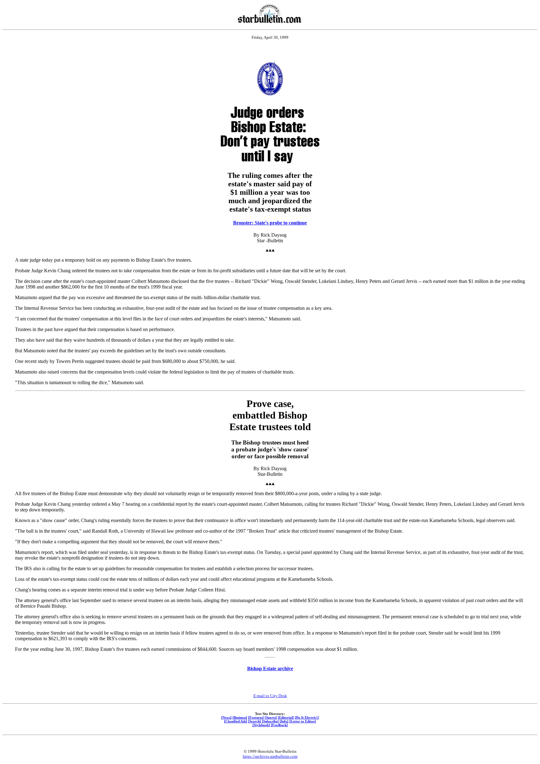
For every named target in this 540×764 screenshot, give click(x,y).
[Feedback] (279, 725)
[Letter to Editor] (302, 721)
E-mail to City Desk (270, 695)
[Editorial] (286, 717)
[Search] (254, 721)
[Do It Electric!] (307, 717)
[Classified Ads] (235, 721)
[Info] (284, 721)
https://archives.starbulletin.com (270, 756)
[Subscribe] (270, 721)
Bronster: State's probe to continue (270, 222)
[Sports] (271, 717)
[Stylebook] (261, 725)
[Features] (256, 717)
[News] (226, 717)
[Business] (239, 717)
